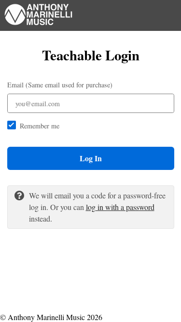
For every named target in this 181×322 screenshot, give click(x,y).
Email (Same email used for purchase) (59, 84)
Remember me (39, 125)
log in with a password (120, 207)
